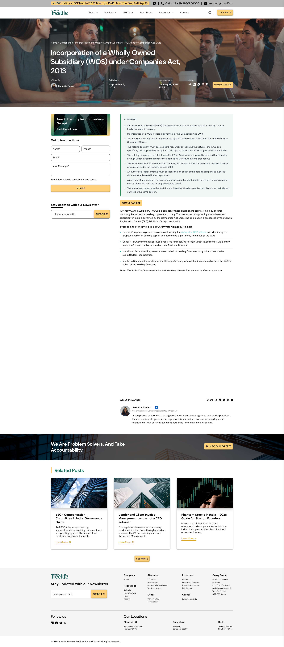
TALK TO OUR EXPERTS (218, 446)
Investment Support (190, 582)
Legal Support (153, 582)
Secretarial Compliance (157, 585)
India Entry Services (220, 585)
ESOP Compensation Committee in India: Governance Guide (79, 518)
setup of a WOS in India (193, 232)
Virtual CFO (152, 579)
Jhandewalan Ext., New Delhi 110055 (225, 627)
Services (109, 12)
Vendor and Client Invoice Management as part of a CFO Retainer (140, 518)
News (126, 596)
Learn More (62, 542)
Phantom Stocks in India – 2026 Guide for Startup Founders (204, 516)
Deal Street (146, 12)
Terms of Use (152, 602)
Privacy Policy (153, 599)
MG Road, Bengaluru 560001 (180, 627)
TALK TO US (225, 12)
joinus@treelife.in (189, 599)
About (126, 579)
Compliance (66, 42)
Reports (127, 599)
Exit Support (187, 588)
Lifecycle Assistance (190, 585)
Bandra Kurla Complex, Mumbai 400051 (133, 627)
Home (54, 42)
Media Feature (130, 593)
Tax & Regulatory (154, 588)
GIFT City (129, 12)
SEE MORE (142, 558)
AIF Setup (186, 579)
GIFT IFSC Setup (219, 594)
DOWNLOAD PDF (131, 203)
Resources (164, 12)
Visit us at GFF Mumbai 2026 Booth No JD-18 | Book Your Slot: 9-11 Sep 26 (100, 3)
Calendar (128, 590)
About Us (93, 12)
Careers (184, 12)
